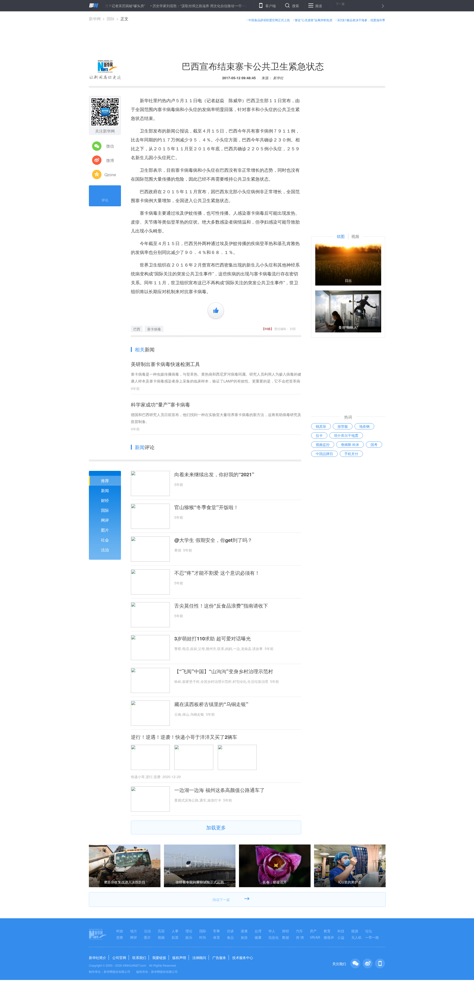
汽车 (299, 931)
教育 (327, 931)
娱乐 (188, 937)
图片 (105, 530)
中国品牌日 (324, 453)
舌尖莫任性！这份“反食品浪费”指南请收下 (221, 605)
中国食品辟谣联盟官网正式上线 (269, 20)
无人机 (356, 937)
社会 (105, 540)
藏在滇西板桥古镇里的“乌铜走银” (211, 704)
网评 (105, 520)
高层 (161, 931)
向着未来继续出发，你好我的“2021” (214, 474)
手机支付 (351, 453)
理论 (188, 931)
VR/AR (315, 937)
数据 (285, 937)
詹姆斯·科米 (350, 444)
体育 (216, 937)
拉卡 (319, 435)
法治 (105, 550)
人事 (175, 931)
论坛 (368, 931)
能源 (354, 931)
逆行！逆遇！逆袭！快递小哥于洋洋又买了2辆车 (184, 736)
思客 (119, 937)
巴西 (136, 328)
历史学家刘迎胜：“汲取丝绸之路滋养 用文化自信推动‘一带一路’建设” (183, 5)
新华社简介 (97, 957)
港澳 (244, 931)
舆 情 (300, 937)
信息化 (273, 937)
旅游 (244, 937)
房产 (313, 931)
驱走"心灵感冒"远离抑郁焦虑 (313, 20)
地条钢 (364, 426)
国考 (374, 444)
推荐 (105, 480)
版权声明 (179, 957)
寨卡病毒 (154, 328)
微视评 (329, 937)
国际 (111, 18)
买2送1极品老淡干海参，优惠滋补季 (361, 20)
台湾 (258, 931)
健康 (258, 937)
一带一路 (372, 937)
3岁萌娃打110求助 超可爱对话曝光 (212, 638)
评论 (104, 199)
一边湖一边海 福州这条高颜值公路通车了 (219, 789)
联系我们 (139, 957)
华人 (271, 931)
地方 (133, 931)
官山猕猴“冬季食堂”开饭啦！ (206, 507)
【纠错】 (268, 328)
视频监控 (323, 444)
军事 (216, 931)
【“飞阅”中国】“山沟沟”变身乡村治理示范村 (223, 671)
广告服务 (219, 957)
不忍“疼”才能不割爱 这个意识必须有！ (217, 572)
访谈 (230, 931)
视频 (161, 937)
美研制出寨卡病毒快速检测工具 (165, 363)
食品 (230, 937)
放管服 (342, 426)
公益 (340, 937)
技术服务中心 (242, 957)
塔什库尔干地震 (346, 435)
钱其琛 (321, 426)
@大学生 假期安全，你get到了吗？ (213, 540)
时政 (119, 931)
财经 (105, 500)
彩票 (175, 937)
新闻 (105, 490)
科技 (340, 931)
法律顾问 (199, 957)
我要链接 (159, 957)
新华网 (95, 18)
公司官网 (119, 957)
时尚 (202, 937)
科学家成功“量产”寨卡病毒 (160, 404)
